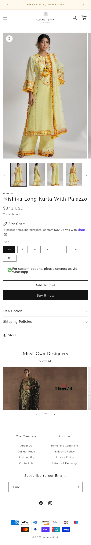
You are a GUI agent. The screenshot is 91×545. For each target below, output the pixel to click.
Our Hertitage (26, 451)
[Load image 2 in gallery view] (37, 174)
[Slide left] (4, 175)
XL (60, 249)
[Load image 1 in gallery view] (18, 174)
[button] (5, 17)
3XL (10, 258)
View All (45, 361)
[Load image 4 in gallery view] (74, 174)
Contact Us (26, 463)
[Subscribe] (77, 487)
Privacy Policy (65, 457)
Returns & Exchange (65, 463)
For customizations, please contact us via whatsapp (44, 270)
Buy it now (46, 295)
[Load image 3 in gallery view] (55, 174)
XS (9, 249)
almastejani (50, 537)
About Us (26, 445)
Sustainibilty (26, 457)
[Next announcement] (83, 4)
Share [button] (12, 335)
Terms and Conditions (65, 445)
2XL (75, 249)
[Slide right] (86, 175)
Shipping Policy (65, 451)
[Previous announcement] (7, 4)
